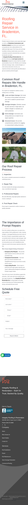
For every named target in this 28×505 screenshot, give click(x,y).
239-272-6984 (10, 422)
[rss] (5, 424)
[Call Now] (2, 355)
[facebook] (2, 424)
